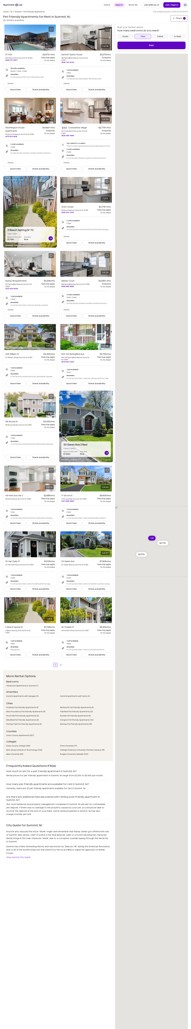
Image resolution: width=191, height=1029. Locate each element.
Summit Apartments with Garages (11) (22, 696)
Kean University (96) (14, 754)
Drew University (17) (68, 746)
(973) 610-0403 (67, 362)
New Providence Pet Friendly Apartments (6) (25, 712)
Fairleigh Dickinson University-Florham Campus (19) (82, 750)
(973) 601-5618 (11, 136)
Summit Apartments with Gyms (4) (75, 696)
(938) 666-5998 (67, 286)
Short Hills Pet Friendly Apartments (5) (22, 716)
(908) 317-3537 (11, 60)
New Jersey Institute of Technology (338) (24, 750)
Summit (18, 12)
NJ (12, 12)
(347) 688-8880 (67, 501)
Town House (67, 207)
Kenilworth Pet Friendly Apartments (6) (77, 707)
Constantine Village (77, 128)
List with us (152, 6)
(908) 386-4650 (67, 135)
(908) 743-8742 (67, 62)
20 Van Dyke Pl (12, 561)
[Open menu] (185, 5)
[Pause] (53, 180)
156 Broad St (11, 421)
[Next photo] (54, 37)
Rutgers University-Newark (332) (74, 754)
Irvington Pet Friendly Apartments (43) (77, 720)
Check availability (40, 90)
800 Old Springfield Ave (72, 354)
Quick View (15, 90)
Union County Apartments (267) (20, 735)
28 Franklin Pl (67, 627)
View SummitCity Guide (18, 857)
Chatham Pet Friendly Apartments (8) (22, 707)
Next (151, 45)
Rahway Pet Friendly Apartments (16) (76, 724)
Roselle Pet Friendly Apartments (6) (75, 716)
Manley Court (67, 281)
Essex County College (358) (18, 746)
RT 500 (8, 54)
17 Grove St (67, 495)
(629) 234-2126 (67, 212)
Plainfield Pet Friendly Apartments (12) (76, 712)
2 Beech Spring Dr (14, 627)
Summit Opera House (71, 54)
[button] (141, 554)
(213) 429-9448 (11, 288)
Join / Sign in (171, 5)
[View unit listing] (51, 238)
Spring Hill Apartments (16, 281)
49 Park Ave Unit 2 (14, 495)
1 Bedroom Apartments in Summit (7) (22, 686)
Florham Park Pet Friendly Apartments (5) (24, 724)
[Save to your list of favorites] (51, 29)
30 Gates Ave (67, 561)
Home (6, 12)
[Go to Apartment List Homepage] (12, 5)
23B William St (12, 354)
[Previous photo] (6, 37)
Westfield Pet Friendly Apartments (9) (22, 720)
